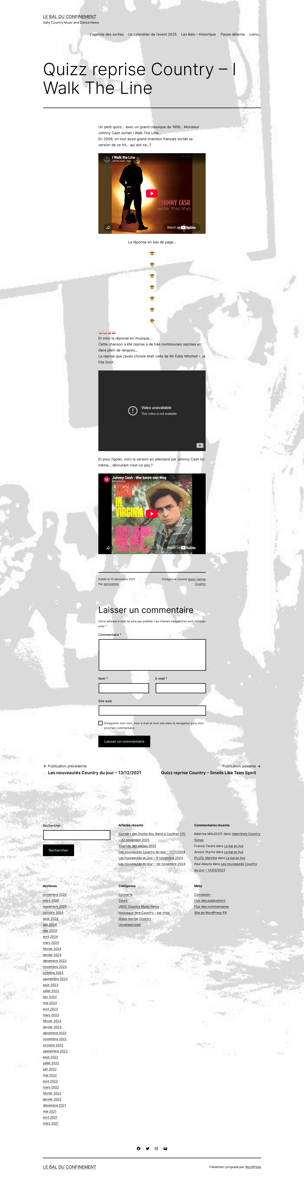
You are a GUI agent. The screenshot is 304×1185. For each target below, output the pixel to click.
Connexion (202, 894)
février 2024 (52, 949)
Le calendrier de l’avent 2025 (152, 34)
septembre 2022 (55, 1051)
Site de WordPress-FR (210, 913)
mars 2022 (51, 1087)
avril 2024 (50, 936)
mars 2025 (51, 900)
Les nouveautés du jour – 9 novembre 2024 (151, 858)
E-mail (161, 678)
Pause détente (233, 34)
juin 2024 (50, 925)
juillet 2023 (51, 991)
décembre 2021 (54, 1105)
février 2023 (52, 1021)
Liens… (255, 34)
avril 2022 (50, 1081)
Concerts (125, 894)
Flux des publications (209, 900)
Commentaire (109, 635)
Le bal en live (233, 846)
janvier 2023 (52, 1027)
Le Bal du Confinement (69, 16)
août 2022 (50, 1057)
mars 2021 (50, 1123)
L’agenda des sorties (107, 34)
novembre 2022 (55, 1039)
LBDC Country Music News (139, 906)
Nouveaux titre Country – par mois (144, 913)
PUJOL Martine (205, 858)
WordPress (253, 1167)
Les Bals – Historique (198, 34)
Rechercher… (53, 825)
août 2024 (50, 919)
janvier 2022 (52, 1099)
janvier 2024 (52, 955)
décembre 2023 (54, 961)
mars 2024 (51, 942)
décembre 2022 (54, 1033)
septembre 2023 (55, 979)
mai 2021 (49, 1111)
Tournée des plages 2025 (137, 846)
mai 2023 (50, 1003)
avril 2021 (50, 1117)
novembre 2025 (55, 894)
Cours (123, 900)
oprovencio (111, 584)
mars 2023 (51, 1015)
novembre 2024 (55, 906)
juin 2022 (50, 1069)
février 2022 (52, 1093)
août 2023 (50, 985)
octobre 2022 (53, 1045)
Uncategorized (130, 925)
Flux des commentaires (211, 906)
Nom (103, 678)
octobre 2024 (53, 913)
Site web (105, 701)
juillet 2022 (51, 1063)
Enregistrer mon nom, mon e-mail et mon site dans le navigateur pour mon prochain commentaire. (154, 725)
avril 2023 (50, 1009)
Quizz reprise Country (135, 919)
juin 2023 (50, 997)
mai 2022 (50, 1075)
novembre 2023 (55, 967)
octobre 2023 (53, 973)
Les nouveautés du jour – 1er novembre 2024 (152, 864)
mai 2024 (50, 931)
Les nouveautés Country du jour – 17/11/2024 (152, 852)
